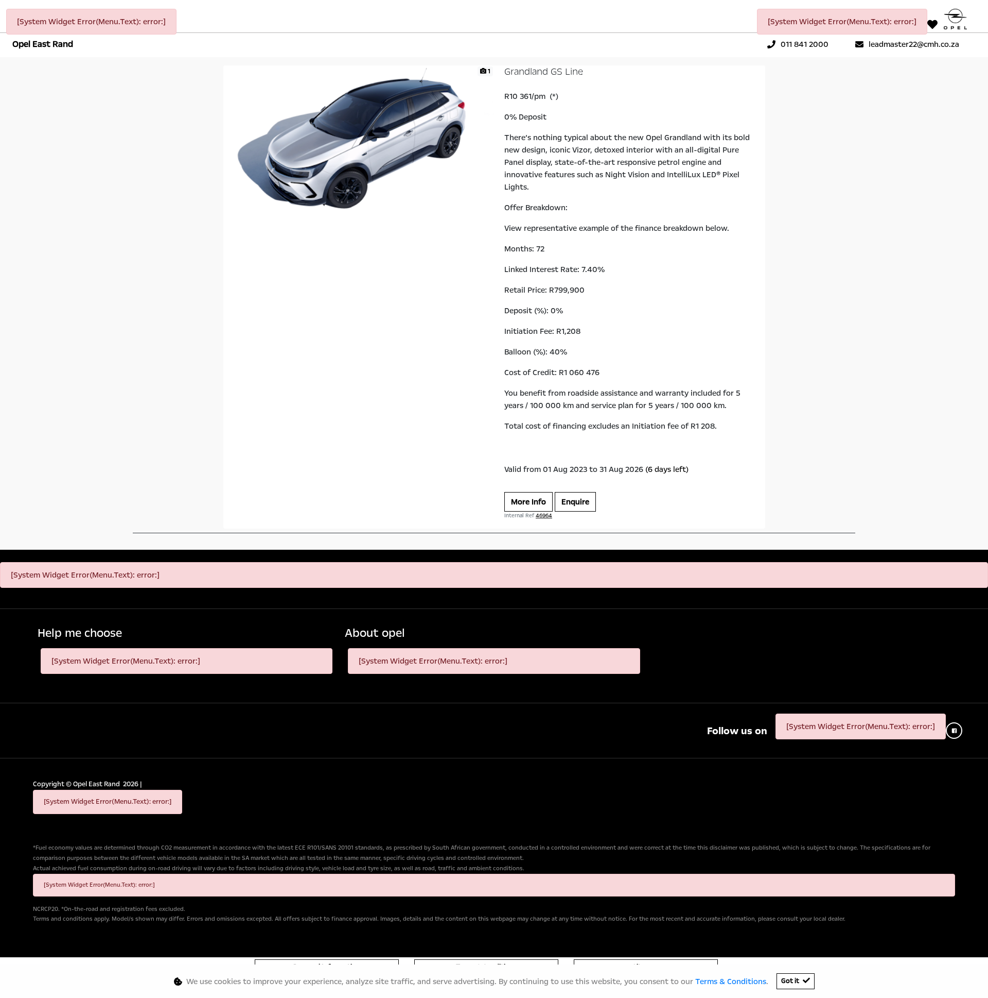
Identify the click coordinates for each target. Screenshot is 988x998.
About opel (375, 633)
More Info (528, 502)
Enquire (575, 502)
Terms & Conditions (730, 981)
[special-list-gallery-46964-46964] (359, 141)
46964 (544, 515)
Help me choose (80, 633)
